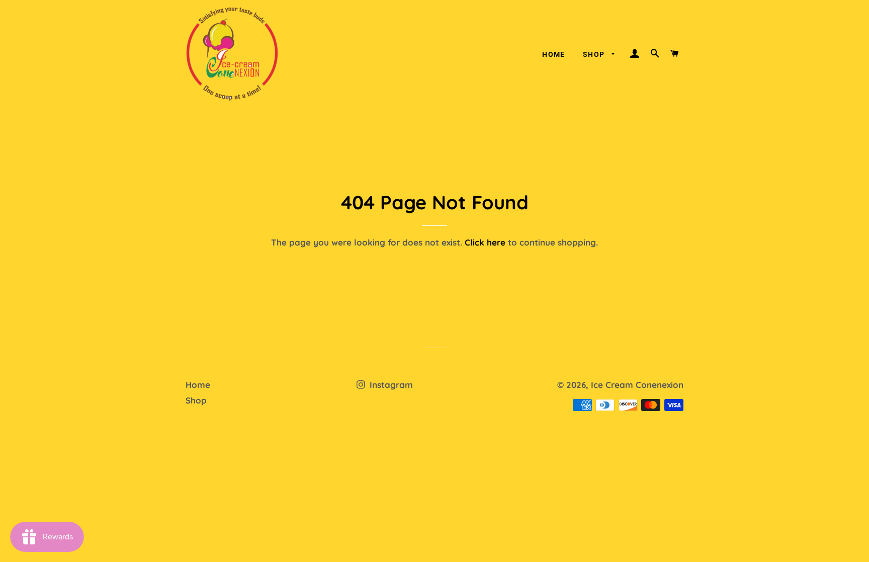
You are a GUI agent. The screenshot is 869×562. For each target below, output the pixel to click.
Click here (485, 242)
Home (553, 54)
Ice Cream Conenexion (637, 384)
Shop (595, 54)
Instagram (390, 384)
